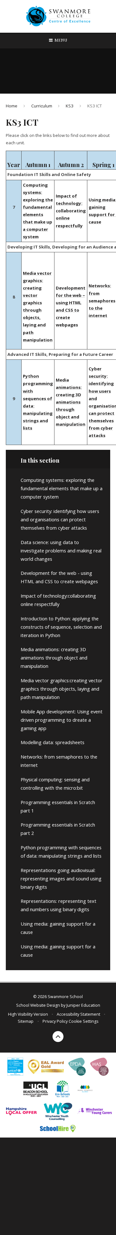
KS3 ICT (94, 106)
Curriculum (41, 106)
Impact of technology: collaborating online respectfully (71, 210)
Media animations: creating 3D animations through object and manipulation (70, 402)
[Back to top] (58, 1036)
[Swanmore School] (58, 16)
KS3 (69, 106)
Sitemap (26, 1021)
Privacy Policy (55, 1021)
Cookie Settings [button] (83, 1021)
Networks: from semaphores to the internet (102, 300)
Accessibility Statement (78, 1014)
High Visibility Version (28, 1014)
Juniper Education (83, 1005)
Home (11, 106)
